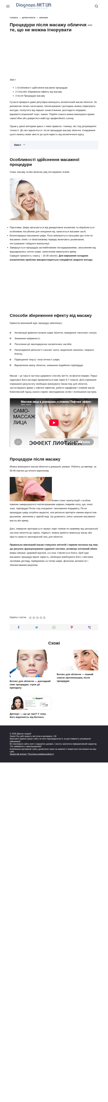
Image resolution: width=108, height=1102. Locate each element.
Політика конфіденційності (41, 754)
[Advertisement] (54, 54)
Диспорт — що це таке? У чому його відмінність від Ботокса (28, 715)
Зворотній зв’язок (18, 754)
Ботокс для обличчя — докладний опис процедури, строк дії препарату (30, 684)
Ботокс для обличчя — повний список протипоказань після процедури (75, 677)
